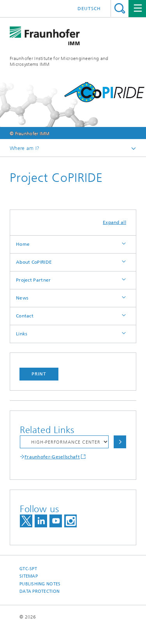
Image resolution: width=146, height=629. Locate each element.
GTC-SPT (28, 568)
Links (22, 334)
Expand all (114, 222)
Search (119, 8)
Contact (24, 316)
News (22, 298)
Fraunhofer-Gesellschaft (52, 457)
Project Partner (33, 280)
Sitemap (28, 576)
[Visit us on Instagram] (70, 520)
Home (23, 244)
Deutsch (89, 8)
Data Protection (39, 591)
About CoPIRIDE (34, 262)
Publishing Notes (39, 584)
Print (39, 374)
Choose (120, 441)
